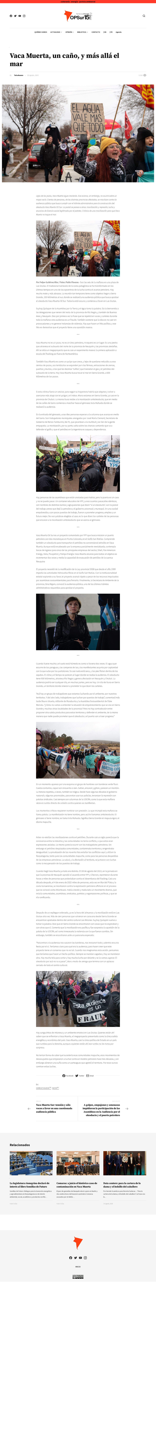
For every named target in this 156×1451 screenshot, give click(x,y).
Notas (55, 1088)
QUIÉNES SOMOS (40, 32)
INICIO (78, 1266)
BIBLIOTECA (81, 32)
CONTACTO (96, 32)
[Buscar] (144, 16)
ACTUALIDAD (55, 32)
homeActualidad (43, 1088)
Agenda (119, 32)
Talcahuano (18, 75)
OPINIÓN (68, 32)
